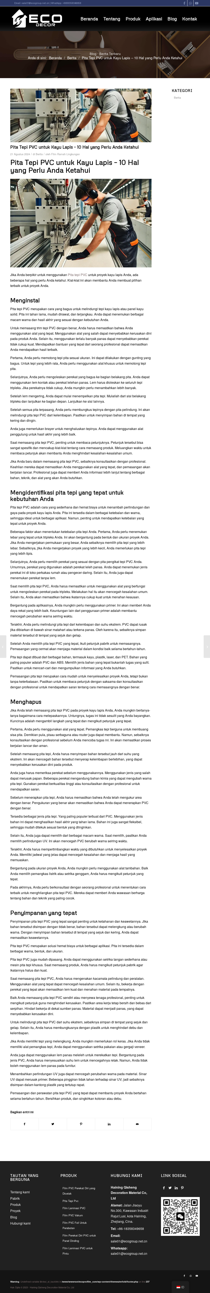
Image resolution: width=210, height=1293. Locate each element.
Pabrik (15, 1198)
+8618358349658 (72, 3)
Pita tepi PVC (77, 274)
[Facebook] (164, 1188)
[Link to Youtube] (197, 3)
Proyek (15, 1210)
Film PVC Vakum (73, 1215)
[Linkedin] (176, 1188)
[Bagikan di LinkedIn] (109, 1124)
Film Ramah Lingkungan (65, 154)
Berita (39, 154)
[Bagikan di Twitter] (53, 1124)
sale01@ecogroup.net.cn (35, 3)
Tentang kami (20, 1192)
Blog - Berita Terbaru (105, 54)
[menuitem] (89, 18)
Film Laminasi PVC (74, 1208)
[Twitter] (170, 1188)
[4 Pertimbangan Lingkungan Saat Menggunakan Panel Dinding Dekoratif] (3, 646)
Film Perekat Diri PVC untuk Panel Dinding (79, 1238)
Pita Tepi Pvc (71, 1201)
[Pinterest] (182, 1188)
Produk (15, 1204)
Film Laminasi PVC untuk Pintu (78, 1250)
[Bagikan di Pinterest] (81, 1124)
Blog (13, 1217)
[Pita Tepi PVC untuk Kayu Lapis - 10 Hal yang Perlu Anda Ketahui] (81, 115)
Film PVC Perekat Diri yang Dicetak (79, 1190)
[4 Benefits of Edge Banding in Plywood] (207, 646)
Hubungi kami (20, 1223)
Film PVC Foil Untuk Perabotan (75, 1225)
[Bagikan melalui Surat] (137, 1124)
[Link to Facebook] (184, 3)
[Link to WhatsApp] (190, 3)
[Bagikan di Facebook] (24, 1124)
